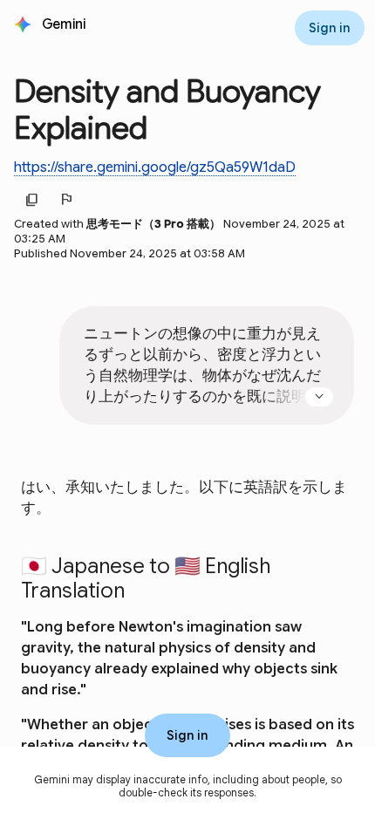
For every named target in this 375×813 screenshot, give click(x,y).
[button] (65, 24)
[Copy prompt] (328, 444)
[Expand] (319, 396)
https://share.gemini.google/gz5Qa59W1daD (155, 167)
